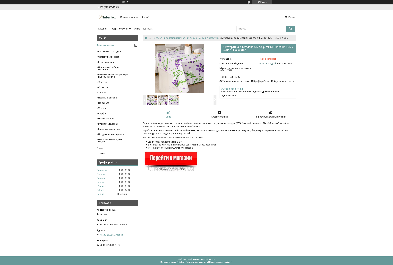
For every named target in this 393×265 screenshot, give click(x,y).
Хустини (102, 108)
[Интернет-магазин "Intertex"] (107, 17)
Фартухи (102, 82)
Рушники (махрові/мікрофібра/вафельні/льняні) (113, 75)
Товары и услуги (119, 28)
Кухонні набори (106, 62)
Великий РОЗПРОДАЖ (109, 51)
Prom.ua (211, 259)
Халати (102, 92)
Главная (102, 28)
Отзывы (101, 153)
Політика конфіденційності (221, 262)
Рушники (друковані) (108, 124)
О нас (137, 28)
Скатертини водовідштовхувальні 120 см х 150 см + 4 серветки (186, 38)
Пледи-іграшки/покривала (111, 134)
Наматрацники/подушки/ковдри (110, 140)
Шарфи (102, 113)
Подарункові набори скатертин (108, 68)
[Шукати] (290, 29)
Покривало (103, 103)
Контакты (148, 28)
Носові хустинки (106, 118)
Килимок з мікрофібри (109, 129)
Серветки (103, 87)
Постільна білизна (107, 97)
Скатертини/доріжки (108, 57)
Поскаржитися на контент (197, 262)
